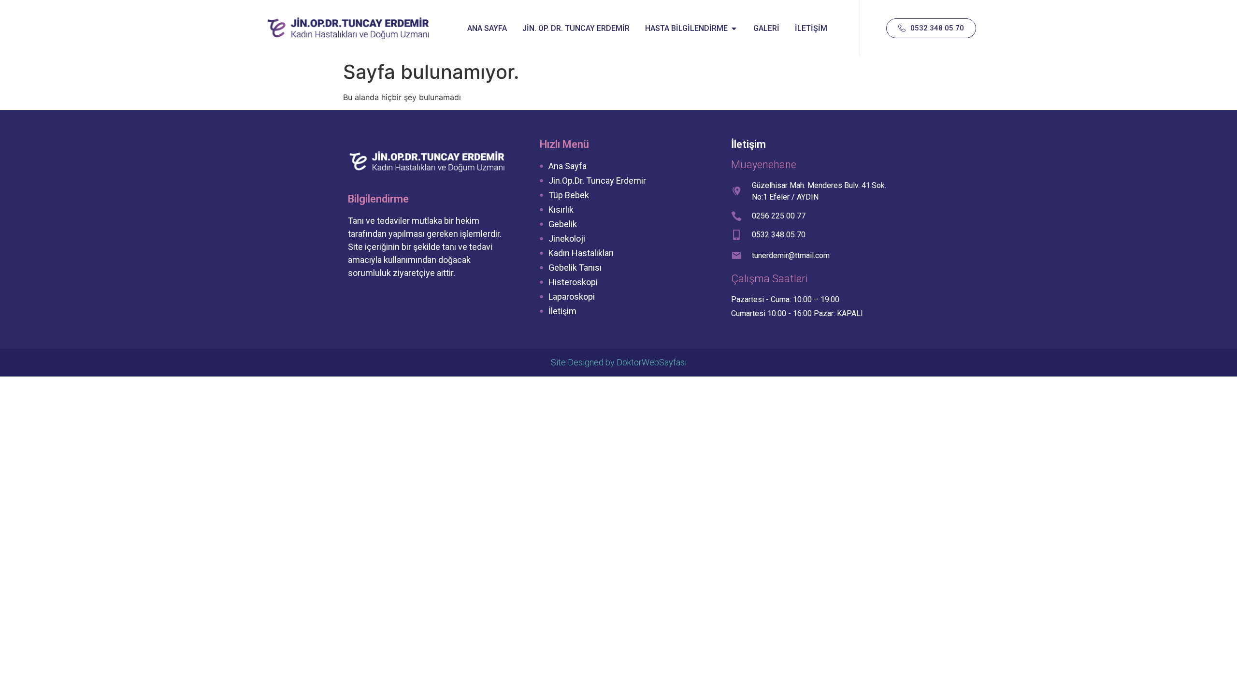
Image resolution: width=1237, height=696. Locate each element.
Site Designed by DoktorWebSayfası (619, 362)
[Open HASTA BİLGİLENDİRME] (734, 28)
